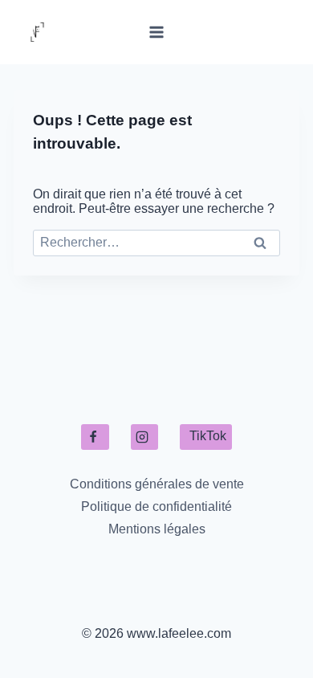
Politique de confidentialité (156, 506)
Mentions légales (156, 529)
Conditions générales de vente (157, 484)
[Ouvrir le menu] (157, 31)
